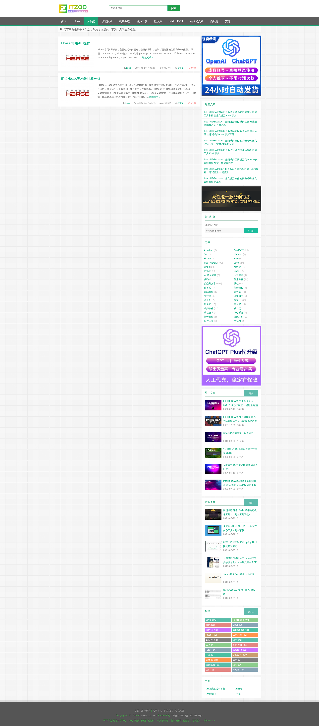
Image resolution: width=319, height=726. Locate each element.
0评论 (181, 67)
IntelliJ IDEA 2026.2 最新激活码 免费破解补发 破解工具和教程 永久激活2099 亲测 (230, 113)
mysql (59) (211, 634)
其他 (227, 21)
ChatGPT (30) (240, 654)
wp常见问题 (210, 275)
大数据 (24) (212, 659)
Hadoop (238, 254)
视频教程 (124, 21)
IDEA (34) (211, 649)
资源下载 (142, 21)
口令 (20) (237, 664)
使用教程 (238, 279)
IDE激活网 (210, 693)
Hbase (207, 258)
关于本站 (157, 710)
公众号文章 (197, 21)
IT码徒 (237, 693)
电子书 (237, 304)
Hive (236, 258)
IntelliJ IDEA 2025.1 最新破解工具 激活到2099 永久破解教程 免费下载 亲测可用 (231, 161)
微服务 (207, 300)
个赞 (193, 67)
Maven (237, 266)
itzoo (128, 67)
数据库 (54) (212, 639)
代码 (206, 279)
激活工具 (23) (213, 664)
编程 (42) (237, 639)
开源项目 (238, 295)
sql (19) (210, 669)
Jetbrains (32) (240, 649)
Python (207, 271)
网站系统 (238, 312)
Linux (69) (238, 624)
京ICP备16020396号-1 (191, 715)
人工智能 (238, 275)
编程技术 (107, 21)
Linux (77, 21)
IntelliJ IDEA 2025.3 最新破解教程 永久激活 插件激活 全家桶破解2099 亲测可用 (230, 132)
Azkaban (208, 250)
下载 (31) (210, 654)
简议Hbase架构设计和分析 (80, 78)
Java (236, 262)
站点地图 (179, 710)
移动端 (237, 308)
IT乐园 (174, 715)
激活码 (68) (212, 629)
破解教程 (208, 308)
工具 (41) (210, 644)
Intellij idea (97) (241, 619)
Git (205, 254)
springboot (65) (241, 629)
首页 (63, 21)
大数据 (91, 21)
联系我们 (168, 710)
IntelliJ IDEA (176, 21)
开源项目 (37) (240, 644)
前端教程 (238, 287)
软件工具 (208, 320)
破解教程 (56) (240, 634)
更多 (251, 393)
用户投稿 (146, 710)
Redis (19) (238, 669)
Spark (237, 271)
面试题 (214, 21)
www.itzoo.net (148, 715)
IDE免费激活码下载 (215, 688)
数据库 (158, 21)
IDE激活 (238, 688)
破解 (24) (237, 659)
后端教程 (208, 291)
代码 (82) (210, 624)
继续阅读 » (147, 57)
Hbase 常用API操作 (75, 43)
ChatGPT (239, 250)
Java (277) (211, 619)
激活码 (207, 304)
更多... (251, 611)
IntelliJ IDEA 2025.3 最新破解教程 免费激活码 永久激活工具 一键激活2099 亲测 (230, 142)
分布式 (207, 287)
